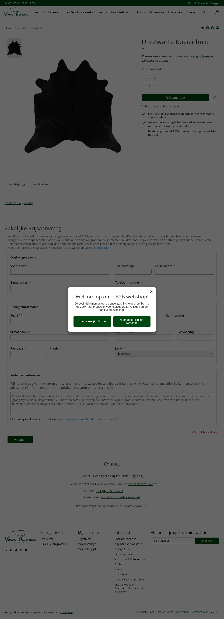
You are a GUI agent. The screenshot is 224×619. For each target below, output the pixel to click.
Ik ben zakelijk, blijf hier (92, 321)
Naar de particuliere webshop (132, 321)
